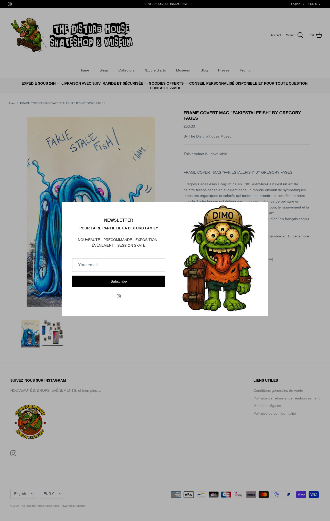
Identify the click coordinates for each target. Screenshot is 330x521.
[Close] (261, 208)
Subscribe (119, 281)
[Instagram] (119, 296)
